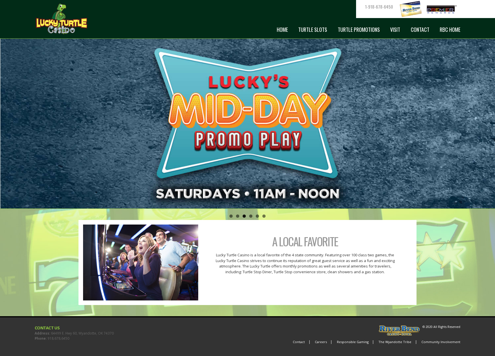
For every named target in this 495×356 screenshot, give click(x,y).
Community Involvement (440, 342)
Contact (420, 29)
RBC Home (450, 29)
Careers (321, 342)
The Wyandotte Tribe (394, 342)
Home (282, 29)
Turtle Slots (312, 29)
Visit (395, 29)
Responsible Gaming (353, 342)
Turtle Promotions (359, 29)
